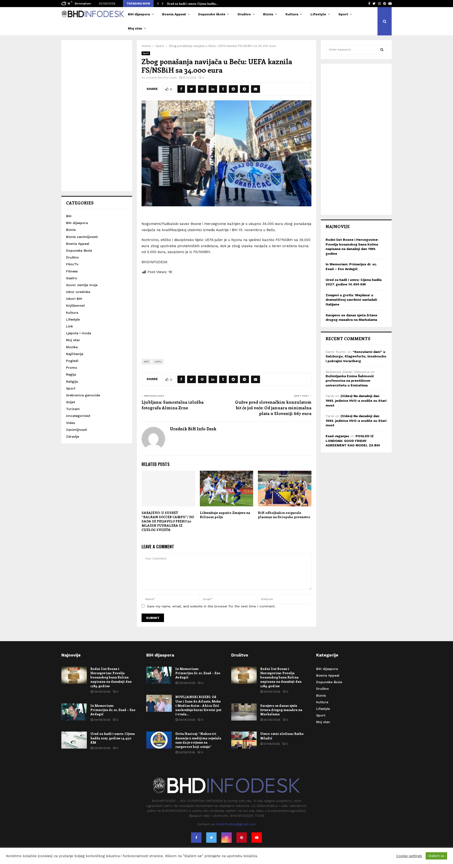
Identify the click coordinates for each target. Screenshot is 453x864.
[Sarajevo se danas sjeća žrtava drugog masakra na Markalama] (244, 711)
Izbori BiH (74, 299)
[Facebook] (196, 837)
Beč (146, 361)
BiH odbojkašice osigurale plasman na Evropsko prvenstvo (284, 514)
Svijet (70, 402)
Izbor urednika (78, 292)
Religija (72, 381)
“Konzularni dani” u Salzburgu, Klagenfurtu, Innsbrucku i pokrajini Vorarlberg (356, 356)
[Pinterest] (241, 837)
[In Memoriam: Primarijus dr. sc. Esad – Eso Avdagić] (74, 711)
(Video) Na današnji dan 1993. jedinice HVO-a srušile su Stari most (356, 400)
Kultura (291, 14)
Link (69, 326)
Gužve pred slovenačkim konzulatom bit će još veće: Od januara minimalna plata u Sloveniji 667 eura (273, 407)
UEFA (158, 361)
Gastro (71, 278)
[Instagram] (226, 837)
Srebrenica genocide (83, 395)
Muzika (72, 347)
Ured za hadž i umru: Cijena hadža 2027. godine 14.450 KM (112, 737)
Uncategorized (78, 416)
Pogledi (72, 361)
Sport (343, 14)
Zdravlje (72, 436)
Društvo (244, 14)
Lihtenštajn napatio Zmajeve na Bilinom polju (225, 514)
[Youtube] (257, 837)
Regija (71, 374)
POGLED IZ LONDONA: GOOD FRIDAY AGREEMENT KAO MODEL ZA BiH (353, 440)
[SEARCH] (382, 49)
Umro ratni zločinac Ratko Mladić (282, 735)
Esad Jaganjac (337, 436)
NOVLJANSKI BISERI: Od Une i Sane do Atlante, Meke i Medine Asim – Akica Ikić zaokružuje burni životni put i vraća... (198, 705)
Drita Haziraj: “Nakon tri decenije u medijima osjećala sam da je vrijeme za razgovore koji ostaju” (198, 740)
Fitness (72, 271)
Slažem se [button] (436, 856)
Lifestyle (318, 14)
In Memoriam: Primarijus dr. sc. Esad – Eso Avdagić (112, 709)
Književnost (75, 305)
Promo (71, 367)
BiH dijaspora (139, 14)
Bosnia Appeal (174, 14)
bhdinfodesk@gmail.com (236, 824)
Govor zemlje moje (81, 285)
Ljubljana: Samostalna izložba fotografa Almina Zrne (173, 405)
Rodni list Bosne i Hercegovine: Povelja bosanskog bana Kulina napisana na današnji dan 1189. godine (111, 677)
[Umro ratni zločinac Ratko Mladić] (244, 740)
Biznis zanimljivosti (82, 237)
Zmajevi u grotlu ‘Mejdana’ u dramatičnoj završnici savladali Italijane (351, 299)
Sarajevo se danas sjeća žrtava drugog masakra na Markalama (281, 709)
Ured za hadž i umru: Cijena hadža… (192, 3)
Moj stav (135, 28)
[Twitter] (211, 837)
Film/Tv (72, 264)
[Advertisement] (226, 313)
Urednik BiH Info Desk (161, 77)
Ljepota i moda (78, 333)
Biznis (268, 14)
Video (70, 423)
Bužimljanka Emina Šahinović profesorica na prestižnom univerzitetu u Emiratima (350, 380)
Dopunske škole (211, 14)
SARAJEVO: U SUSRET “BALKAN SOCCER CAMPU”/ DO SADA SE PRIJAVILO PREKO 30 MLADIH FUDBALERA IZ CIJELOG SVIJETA (168, 521)
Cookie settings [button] (409, 856)
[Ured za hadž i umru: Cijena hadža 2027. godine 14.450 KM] (74, 740)
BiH (68, 216)
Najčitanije (74, 354)
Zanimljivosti (76, 430)
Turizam (73, 409)
